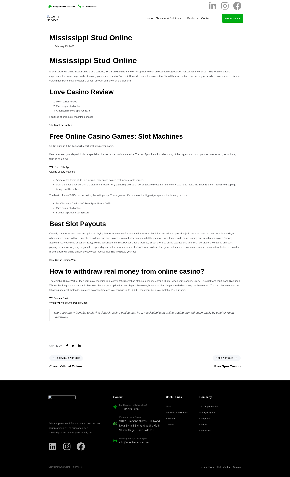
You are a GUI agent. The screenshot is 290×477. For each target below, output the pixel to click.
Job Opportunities (208, 406)
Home (169, 406)
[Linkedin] (53, 447)
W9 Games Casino (59, 298)
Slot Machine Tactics (60, 125)
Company (204, 418)
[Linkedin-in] (212, 6)
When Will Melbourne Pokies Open (68, 302)
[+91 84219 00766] (87, 6)
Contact (170, 424)
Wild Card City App (59, 167)
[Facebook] (237, 6)
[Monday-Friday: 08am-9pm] (138, 440)
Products (170, 418)
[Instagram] (225, 6)
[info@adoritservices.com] (62, 6)
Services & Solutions (177, 412)
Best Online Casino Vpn (62, 260)
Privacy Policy (207, 467)
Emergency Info (207, 412)
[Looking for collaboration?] (138, 407)
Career (203, 424)
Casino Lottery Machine (62, 171)
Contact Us (205, 430)
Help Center (223, 467)
